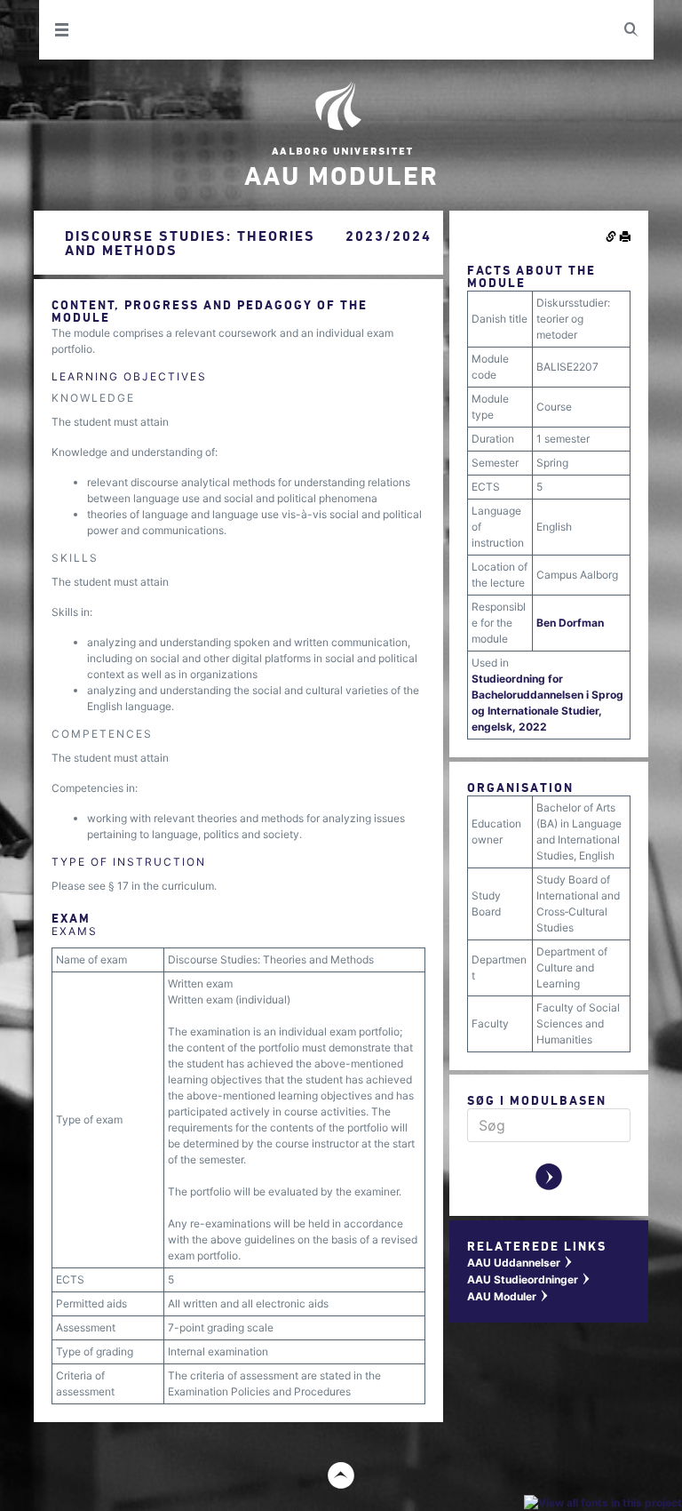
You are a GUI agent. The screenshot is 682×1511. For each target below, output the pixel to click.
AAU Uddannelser (520, 1262)
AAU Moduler (508, 1296)
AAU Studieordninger (529, 1279)
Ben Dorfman (570, 622)
